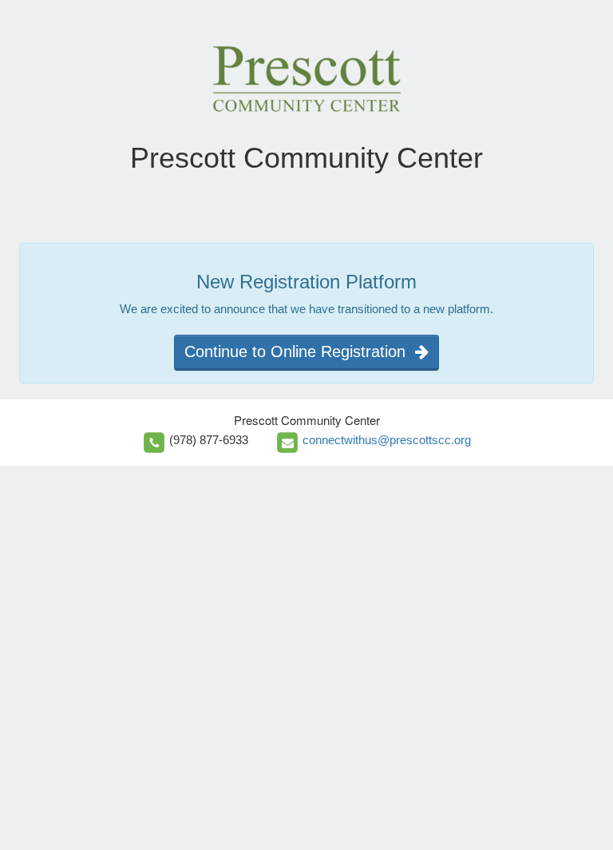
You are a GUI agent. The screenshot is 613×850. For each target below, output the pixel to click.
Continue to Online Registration (299, 351)
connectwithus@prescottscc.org (387, 440)
